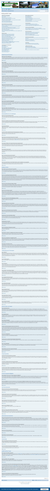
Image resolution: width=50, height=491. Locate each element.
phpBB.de (22, 139)
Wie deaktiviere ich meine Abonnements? (30, 40)
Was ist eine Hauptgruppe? (28, 20)
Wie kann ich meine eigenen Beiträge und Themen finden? (32, 35)
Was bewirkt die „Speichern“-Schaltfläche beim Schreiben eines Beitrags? (10, 41)
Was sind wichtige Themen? (5, 50)
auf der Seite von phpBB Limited (35, 454)
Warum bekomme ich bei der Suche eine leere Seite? (31, 33)
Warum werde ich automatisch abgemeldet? (7, 21)
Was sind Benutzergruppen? (28, 17)
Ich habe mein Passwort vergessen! (6, 20)
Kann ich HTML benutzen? (5, 46)
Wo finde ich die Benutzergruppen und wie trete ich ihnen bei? (32, 18)
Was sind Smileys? (4, 47)
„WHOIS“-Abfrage (15, 465)
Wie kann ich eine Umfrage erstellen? (6, 36)
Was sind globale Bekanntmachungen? (6, 48)
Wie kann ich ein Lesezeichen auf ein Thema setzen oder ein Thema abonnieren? (35, 39)
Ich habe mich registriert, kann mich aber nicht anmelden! (8, 18)
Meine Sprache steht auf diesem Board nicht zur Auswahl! (8, 27)
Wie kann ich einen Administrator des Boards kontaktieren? (32, 49)
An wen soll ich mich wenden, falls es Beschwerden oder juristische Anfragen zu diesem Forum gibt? (36, 48)
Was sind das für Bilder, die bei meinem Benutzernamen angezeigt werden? (11, 28)
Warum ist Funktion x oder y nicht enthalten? (30, 47)
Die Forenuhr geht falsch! (5, 26)
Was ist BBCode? (4, 45)
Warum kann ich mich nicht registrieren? (6, 17)
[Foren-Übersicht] (25, 5)
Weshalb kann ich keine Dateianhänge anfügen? (7, 39)
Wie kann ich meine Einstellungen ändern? (7, 24)
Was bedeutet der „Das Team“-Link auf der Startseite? (31, 21)
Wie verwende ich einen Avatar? (5, 29)
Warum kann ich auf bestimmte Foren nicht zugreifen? (8, 38)
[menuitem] (7, 9)
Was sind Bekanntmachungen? (5, 49)
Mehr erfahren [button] (35, 489)
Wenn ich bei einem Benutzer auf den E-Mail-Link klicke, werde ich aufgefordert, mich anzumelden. (12, 31)
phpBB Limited (17, 139)
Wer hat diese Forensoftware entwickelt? (30, 46)
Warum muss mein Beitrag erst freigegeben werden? (8, 42)
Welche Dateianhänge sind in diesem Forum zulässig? (31, 43)
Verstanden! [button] (45, 489)
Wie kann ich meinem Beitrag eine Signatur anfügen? (8, 35)
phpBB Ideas (39, 459)
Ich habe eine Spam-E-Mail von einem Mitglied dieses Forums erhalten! (33, 25)
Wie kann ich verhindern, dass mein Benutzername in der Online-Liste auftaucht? (11, 25)
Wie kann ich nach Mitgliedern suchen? (30, 34)
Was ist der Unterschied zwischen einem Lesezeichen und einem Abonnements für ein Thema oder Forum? (36, 38)
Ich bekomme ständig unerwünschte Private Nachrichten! (32, 24)
